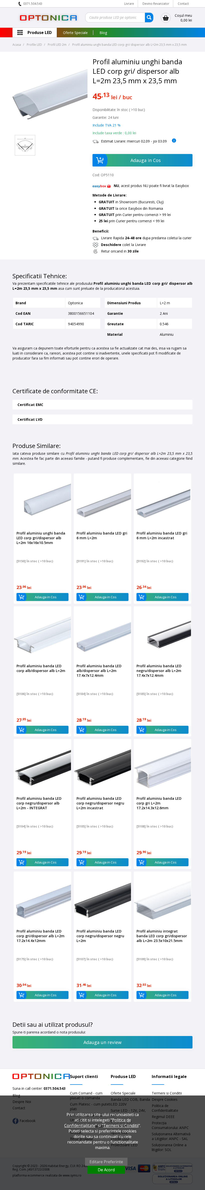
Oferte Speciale (75, 32)
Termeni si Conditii (167, 1093)
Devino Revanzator (155, 4)
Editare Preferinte (106, 1161)
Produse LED (40, 32)
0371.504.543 (32, 4)
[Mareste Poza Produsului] (50, 130)
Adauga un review (103, 1042)
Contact (183, 4)
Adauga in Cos (145, 160)
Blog (103, 32)
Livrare (129, 4)
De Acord (106, 1169)
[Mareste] (25, 145)
